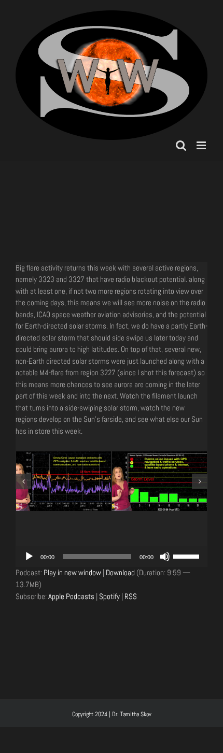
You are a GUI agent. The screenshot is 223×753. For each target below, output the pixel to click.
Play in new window (72, 572)
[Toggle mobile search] (181, 145)
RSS (130, 596)
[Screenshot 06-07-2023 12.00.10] (102, 481)
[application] (111, 556)
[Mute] (165, 556)
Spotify (109, 596)
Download (120, 572)
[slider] (187, 555)
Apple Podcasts (71, 596)
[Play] (29, 556)
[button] (23, 481)
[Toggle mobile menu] (202, 145)
